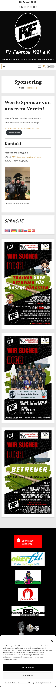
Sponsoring (32, 88)
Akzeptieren (28, 667)
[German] (14, 230)
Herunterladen (14, 133)
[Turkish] (34, 230)
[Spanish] (30, 230)
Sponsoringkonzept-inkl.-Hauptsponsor (22, 128)
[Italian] (18, 230)
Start (21, 88)
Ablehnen (28, 675)
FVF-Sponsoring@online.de (26, 157)
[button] (51, 639)
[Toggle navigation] (39, 66)
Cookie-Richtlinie (11, 683)
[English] (6, 230)
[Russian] (26, 230)
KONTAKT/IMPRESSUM (43, 683)
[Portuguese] (22, 230)
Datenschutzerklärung (26, 683)
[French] (10, 230)
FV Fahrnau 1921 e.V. (28, 53)
